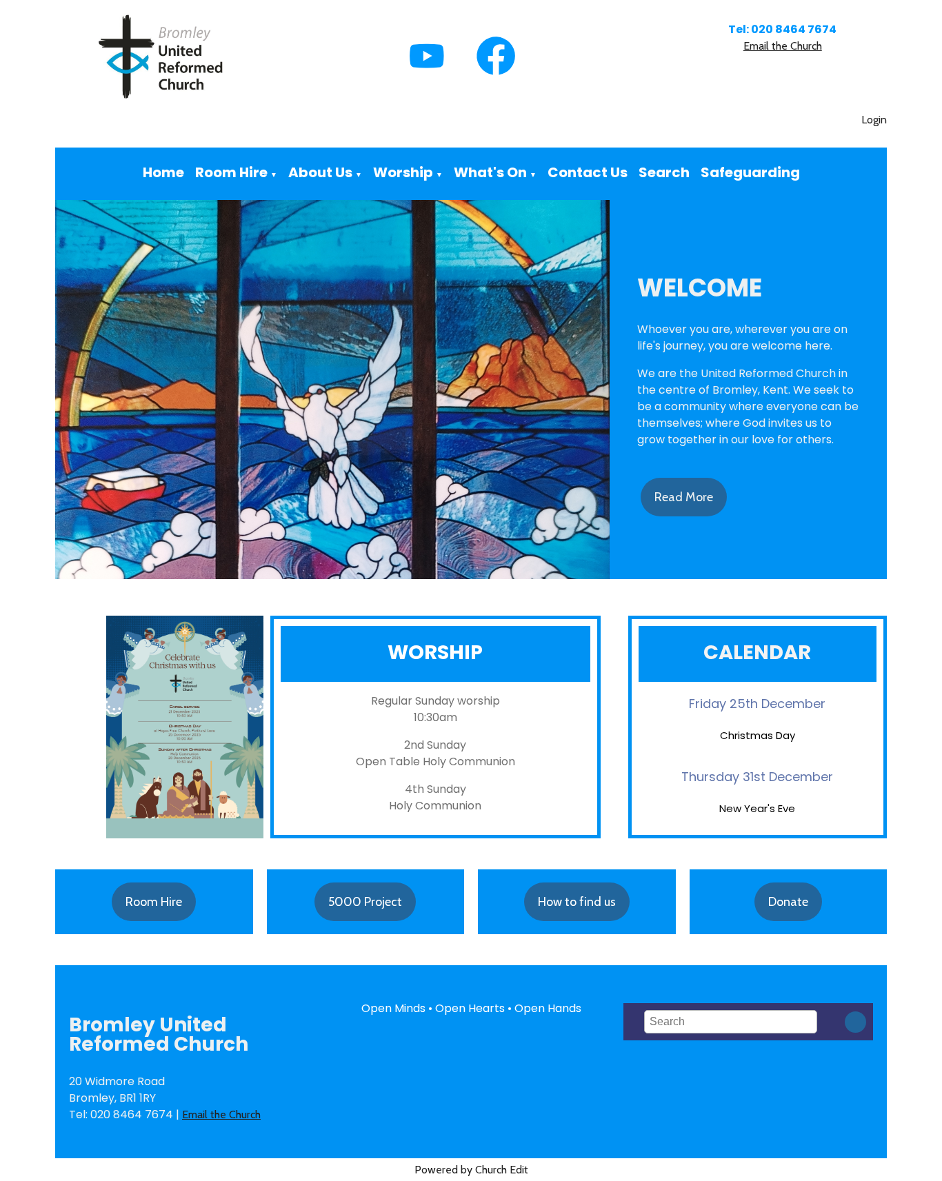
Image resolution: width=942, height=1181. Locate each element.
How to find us (577, 901)
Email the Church (782, 45)
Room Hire (231, 172)
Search (664, 172)
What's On (490, 172)
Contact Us (588, 172)
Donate (788, 901)
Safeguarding (750, 172)
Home (163, 172)
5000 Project (365, 901)
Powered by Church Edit (471, 1169)
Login (874, 119)
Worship (403, 172)
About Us (320, 172)
